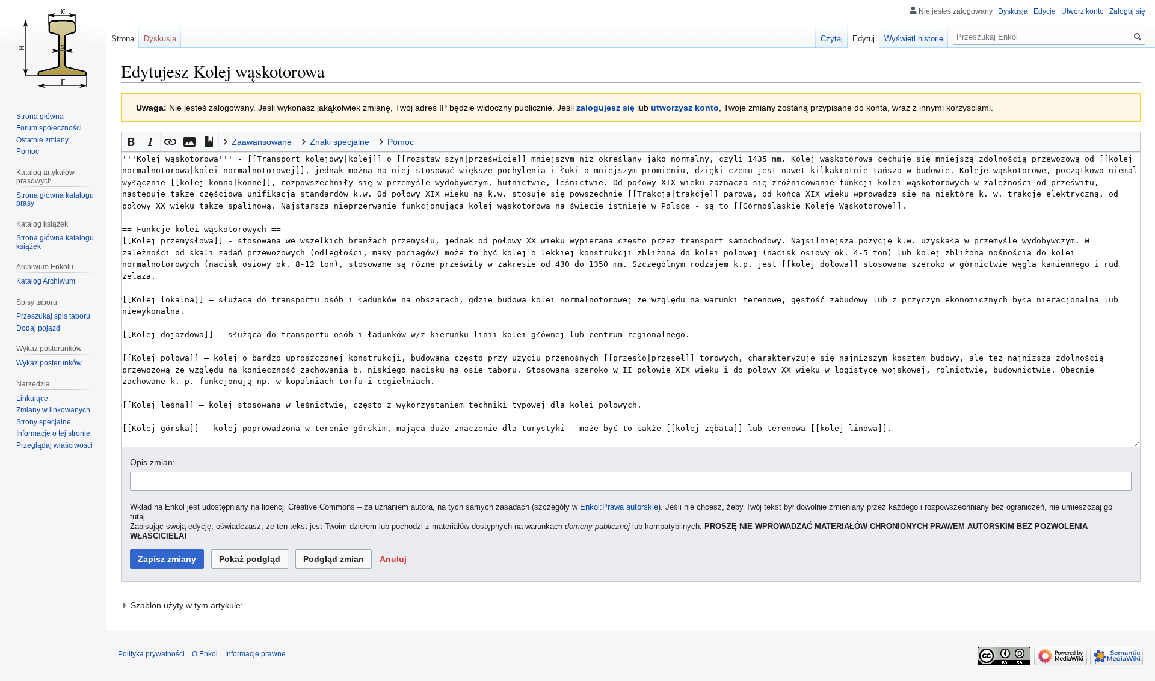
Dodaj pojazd (38, 328)
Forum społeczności (49, 128)
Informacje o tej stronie (53, 433)
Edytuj (863, 38)
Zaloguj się (1127, 11)
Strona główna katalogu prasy (55, 199)
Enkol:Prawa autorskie (619, 507)
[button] (131, 141)
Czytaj (832, 38)
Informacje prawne (255, 654)
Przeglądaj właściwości (54, 445)
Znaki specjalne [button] (339, 142)
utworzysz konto (685, 107)
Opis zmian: (152, 462)
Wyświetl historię (913, 38)
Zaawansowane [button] (262, 142)
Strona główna (40, 116)
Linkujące (32, 398)
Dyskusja (1013, 11)
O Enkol (205, 654)
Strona (122, 38)
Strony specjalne (43, 422)
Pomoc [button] (400, 142)
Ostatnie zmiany (42, 140)
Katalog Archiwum (45, 281)
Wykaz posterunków (49, 363)
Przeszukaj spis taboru (53, 316)
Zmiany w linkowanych (53, 410)
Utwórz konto (1082, 11)
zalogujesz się (605, 107)
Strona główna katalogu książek (55, 242)
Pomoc (27, 151)
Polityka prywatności (151, 654)
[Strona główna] (53, 48)
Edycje (1044, 11)
